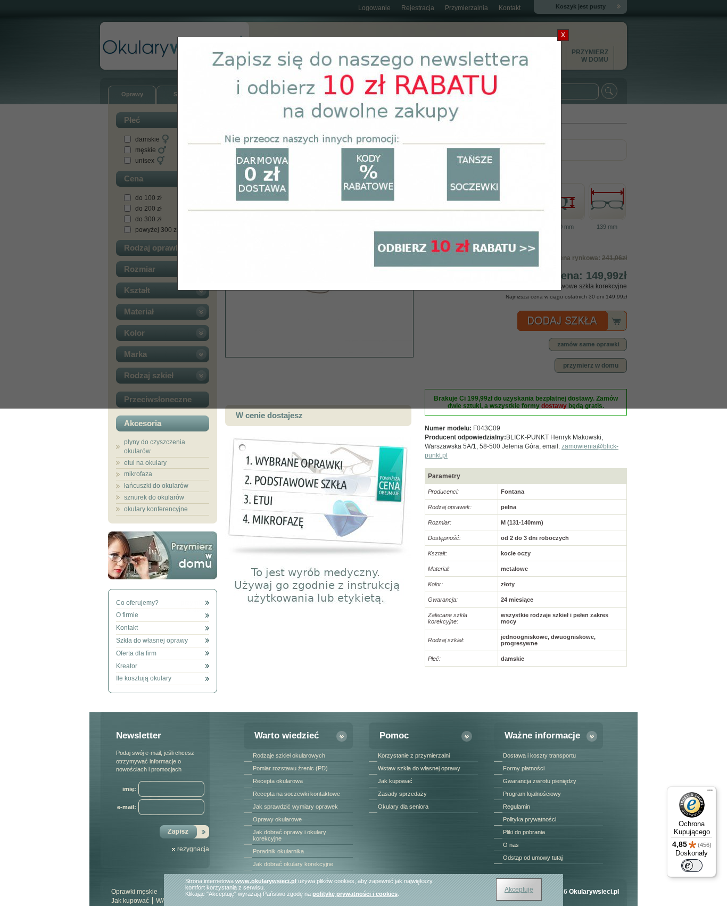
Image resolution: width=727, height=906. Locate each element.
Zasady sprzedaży (402, 794)
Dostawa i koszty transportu (539, 755)
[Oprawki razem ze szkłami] (318, 558)
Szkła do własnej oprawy (152, 640)
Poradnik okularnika (278, 851)
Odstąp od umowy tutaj (533, 857)
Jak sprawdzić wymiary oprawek (295, 806)
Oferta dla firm (136, 653)
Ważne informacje (542, 735)
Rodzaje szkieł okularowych (289, 755)
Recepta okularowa (278, 781)
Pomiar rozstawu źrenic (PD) (290, 768)
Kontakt (127, 627)
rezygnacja (193, 849)
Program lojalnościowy (532, 794)
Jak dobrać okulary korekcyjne (293, 864)
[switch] (692, 865)
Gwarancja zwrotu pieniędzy (539, 781)
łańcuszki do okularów (156, 485)
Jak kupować (395, 781)
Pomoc (394, 735)
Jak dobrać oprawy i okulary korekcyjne (289, 835)
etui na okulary (145, 463)
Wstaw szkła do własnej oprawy (419, 768)
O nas (511, 845)
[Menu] (710, 792)
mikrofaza (138, 474)
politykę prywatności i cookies (355, 894)
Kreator (126, 666)
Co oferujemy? (137, 602)
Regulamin (516, 806)
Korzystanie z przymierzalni (414, 755)
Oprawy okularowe (277, 819)
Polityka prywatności (529, 819)
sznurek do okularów (154, 497)
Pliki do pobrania (524, 832)
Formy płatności (523, 768)
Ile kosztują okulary (143, 678)
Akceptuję (519, 889)
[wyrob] (318, 613)
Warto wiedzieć (286, 735)
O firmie (127, 615)
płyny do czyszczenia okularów (154, 446)
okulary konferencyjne (156, 509)
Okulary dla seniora (403, 806)
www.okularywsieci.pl (265, 881)
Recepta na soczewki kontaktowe (296, 794)
